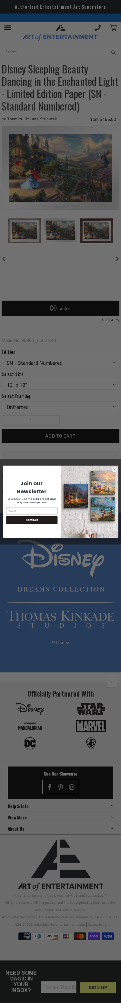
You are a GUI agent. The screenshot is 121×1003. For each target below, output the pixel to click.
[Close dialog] (114, 469)
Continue (31, 520)
